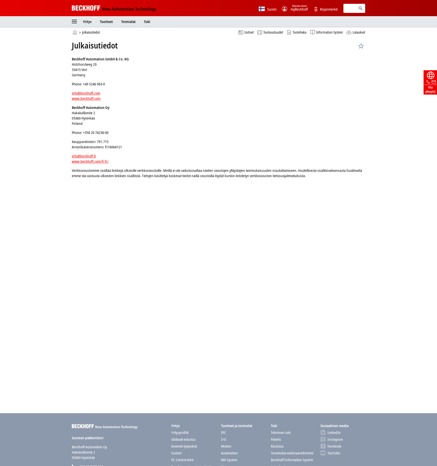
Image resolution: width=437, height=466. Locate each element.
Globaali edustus (183, 439)
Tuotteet (107, 21)
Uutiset (176, 452)
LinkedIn (334, 432)
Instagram (335, 439)
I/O (223, 439)
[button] (74, 21)
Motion (226, 446)
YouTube (333, 452)
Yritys (87, 21)
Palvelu (276, 439)
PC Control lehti (182, 459)
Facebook (334, 446)
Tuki (147, 21)
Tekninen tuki (281, 432)
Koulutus (277, 446)
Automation (229, 452)
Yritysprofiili (179, 432)
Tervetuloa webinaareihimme (292, 452)
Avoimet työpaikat (184, 446)
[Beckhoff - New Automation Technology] (114, 8)
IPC (223, 432)
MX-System (229, 459)
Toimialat (128, 21)
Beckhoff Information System (292, 459)
